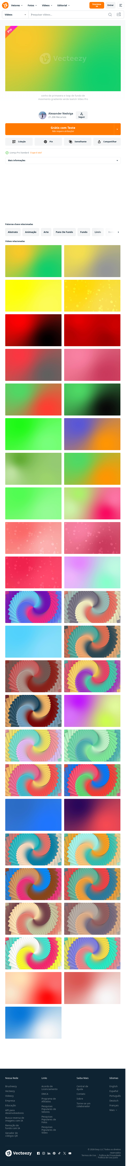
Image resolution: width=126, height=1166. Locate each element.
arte (46, 230)
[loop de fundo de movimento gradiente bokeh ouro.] (92, 294)
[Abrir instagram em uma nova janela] (43, 1151)
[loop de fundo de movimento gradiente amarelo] (33, 294)
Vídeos (46, 5)
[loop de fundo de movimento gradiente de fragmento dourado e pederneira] (92, 260)
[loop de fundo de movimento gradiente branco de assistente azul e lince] (33, 1021)
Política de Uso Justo (105, 1155)
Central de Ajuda (81, 1086)
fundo (83, 230)
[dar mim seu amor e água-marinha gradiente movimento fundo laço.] (92, 571)
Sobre (78, 1097)
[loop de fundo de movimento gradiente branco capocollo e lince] (92, 987)
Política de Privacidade (107, 1153)
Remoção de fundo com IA (12, 1125)
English (111, 1084)
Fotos (31, 5)
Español (111, 1089)
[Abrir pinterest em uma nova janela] (54, 1151)
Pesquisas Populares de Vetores (48, 1107)
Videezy (9, 1094)
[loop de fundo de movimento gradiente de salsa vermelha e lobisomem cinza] (33, 364)
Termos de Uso (86, 1153)
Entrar (110, 5)
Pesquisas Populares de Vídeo (48, 1128)
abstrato (13, 230)
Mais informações (16, 159)
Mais (109, 1108)
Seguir (81, 117)
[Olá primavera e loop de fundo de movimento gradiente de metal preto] (92, 398)
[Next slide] (113, 231)
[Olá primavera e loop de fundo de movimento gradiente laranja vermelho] (33, 398)
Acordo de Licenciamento (49, 1086)
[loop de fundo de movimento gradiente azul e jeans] (33, 814)
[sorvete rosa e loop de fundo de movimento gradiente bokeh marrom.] (92, 537)
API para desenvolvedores (14, 1110)
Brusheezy (11, 1084)
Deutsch (111, 1099)
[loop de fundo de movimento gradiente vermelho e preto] (33, 329)
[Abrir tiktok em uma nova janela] (59, 1151)
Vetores (15, 5)
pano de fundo (64, 230)
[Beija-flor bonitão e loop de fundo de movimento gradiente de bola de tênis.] (92, 710)
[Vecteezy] (5, 5)
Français (111, 1103)
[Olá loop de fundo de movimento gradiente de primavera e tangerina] (92, 467)
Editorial (62, 5)
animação (30, 230)
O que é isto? (36, 152)
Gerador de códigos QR (11, 1133)
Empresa (10, 1099)
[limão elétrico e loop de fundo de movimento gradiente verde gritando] (33, 433)
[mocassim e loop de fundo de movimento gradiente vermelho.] (33, 987)
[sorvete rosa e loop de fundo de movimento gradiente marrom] (92, 364)
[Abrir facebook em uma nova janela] (38, 1151)
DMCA (44, 1092)
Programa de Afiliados (48, 1099)
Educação (10, 1103)
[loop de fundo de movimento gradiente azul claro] (33, 640)
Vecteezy (10, 1089)
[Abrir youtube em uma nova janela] (70, 1151)
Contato (79, 1092)
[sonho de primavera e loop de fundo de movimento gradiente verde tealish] (33, 260)
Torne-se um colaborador (82, 1103)
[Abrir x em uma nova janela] (64, 1151)
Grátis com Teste (63, 129)
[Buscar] (110, 14)
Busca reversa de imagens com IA (14, 1118)
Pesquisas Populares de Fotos (48, 1118)
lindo (98, 230)
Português (112, 1094)
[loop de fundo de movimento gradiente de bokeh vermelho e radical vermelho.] (33, 571)
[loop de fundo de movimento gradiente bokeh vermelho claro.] (33, 537)
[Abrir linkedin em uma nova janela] (49, 1151)
